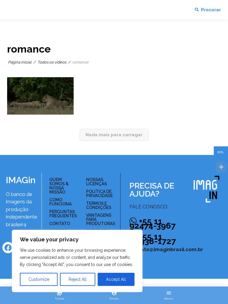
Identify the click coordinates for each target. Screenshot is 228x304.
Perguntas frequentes (62, 213)
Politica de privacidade (99, 193)
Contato (59, 223)
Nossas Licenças (96, 181)
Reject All (78, 279)
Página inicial (19, 62)
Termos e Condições (98, 205)
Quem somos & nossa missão (59, 185)
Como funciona (60, 201)
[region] (77, 261)
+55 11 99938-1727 (152, 239)
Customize (38, 279)
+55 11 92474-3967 (152, 223)
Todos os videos (51, 62)
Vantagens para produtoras (100, 219)
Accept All (116, 279)
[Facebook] (8, 247)
